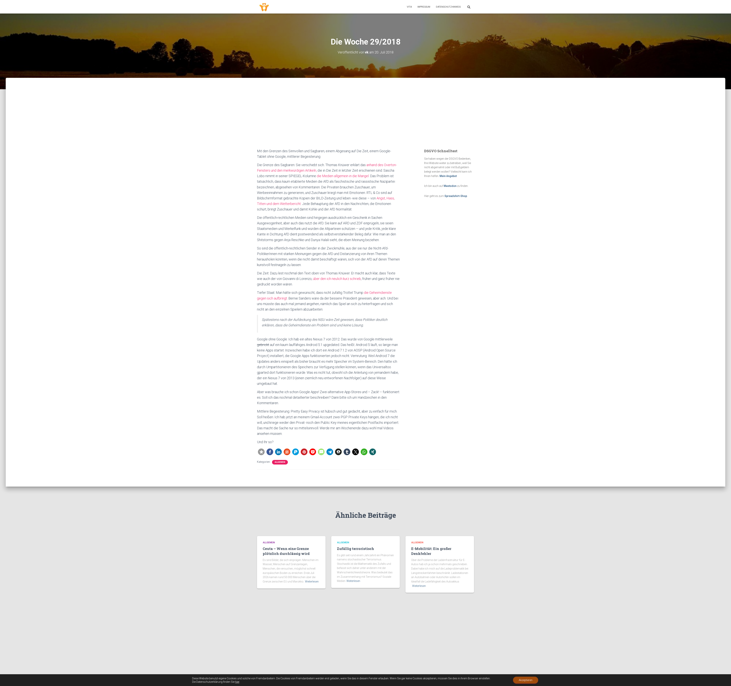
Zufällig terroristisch (355, 548)
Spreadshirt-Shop (456, 196)
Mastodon (450, 185)
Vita (409, 7)
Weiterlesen (312, 581)
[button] (261, 452)
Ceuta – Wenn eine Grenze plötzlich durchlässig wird (286, 551)
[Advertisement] (365, 119)
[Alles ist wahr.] (264, 7)
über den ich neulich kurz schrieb (337, 279)
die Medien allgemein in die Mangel (343, 176)
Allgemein (280, 462)
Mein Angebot (448, 176)
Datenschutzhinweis (448, 7)
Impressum (423, 7)
